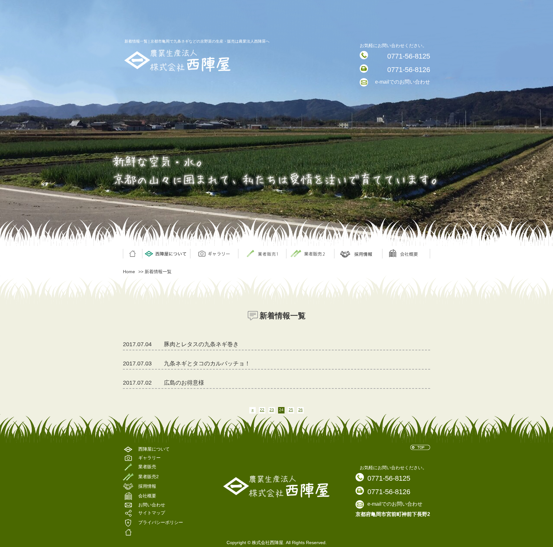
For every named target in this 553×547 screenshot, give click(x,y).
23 (271, 410)
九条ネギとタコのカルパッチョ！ (207, 363)
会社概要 (406, 253)
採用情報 (358, 253)
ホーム (132, 253)
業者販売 (310, 253)
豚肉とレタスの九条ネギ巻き (201, 344)
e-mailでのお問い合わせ (402, 82)
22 (262, 410)
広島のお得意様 (184, 383)
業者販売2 (148, 476)
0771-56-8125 (408, 56)
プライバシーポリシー (160, 522)
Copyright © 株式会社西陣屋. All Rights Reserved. (277, 542)
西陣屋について (166, 253)
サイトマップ (151, 513)
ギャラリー (214, 253)
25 (291, 410)
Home (129, 271)
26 (300, 410)
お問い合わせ (151, 504)
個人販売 (262, 253)
